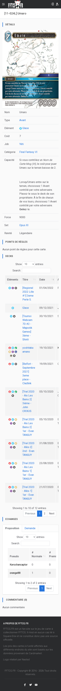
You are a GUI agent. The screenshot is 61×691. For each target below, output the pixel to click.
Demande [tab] (30, 528)
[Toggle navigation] (3, 4)
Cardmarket (35, 653)
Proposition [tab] (12, 528)
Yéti (21, 144)
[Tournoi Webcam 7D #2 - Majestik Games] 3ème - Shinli (27, 328)
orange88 (15, 572)
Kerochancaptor (18, 564)
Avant (22, 120)
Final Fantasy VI (28, 152)
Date (42, 279)
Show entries (29, 264)
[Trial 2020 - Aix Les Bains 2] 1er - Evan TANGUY (28, 427)
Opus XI (23, 225)
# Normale (37, 554)
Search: (17, 270)
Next (51, 513)
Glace (25, 128)
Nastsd (26, 659)
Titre (25, 279)
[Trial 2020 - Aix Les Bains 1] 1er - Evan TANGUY (28, 471)
